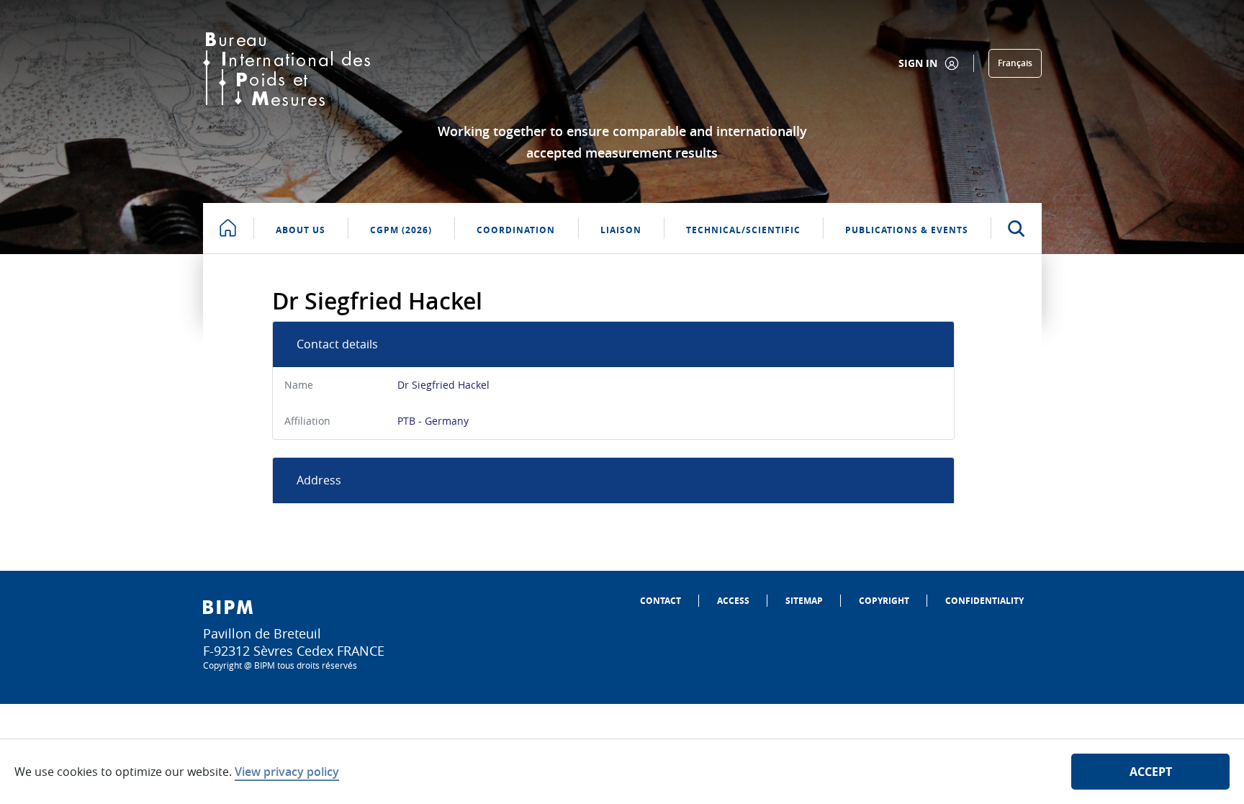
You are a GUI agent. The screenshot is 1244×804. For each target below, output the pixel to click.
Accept (1151, 772)
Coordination (516, 230)
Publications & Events (906, 230)
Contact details (337, 344)
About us (300, 230)
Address (319, 480)
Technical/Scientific (743, 230)
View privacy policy (287, 772)
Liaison (620, 230)
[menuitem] (660, 601)
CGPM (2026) (401, 230)
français (1015, 63)
